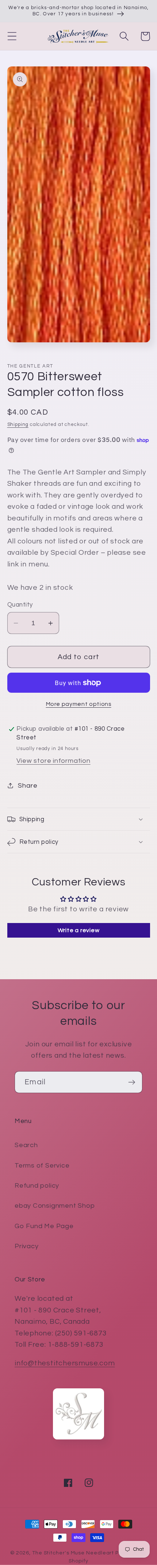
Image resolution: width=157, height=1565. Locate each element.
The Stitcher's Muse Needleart (73, 1553)
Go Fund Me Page (44, 1226)
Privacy (26, 1246)
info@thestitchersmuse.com (65, 1363)
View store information (53, 760)
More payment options (78, 704)
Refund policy (37, 1185)
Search (26, 1145)
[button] (11, 36)
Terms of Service (42, 1165)
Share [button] (27, 785)
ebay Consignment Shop (55, 1205)
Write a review (79, 930)
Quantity (20, 604)
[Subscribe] (131, 1082)
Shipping (17, 424)
